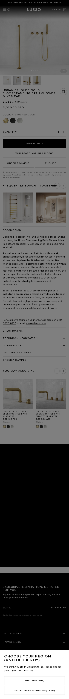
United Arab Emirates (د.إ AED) (34, 690)
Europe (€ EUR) (34, 680)
